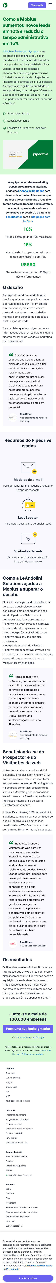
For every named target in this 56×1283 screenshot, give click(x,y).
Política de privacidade (32, 1054)
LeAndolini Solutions (31, 190)
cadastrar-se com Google (30, 1037)
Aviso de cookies (35, 1265)
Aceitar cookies (28, 1278)
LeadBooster (14, 216)
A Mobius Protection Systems (21, 51)
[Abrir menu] (51, 5)
